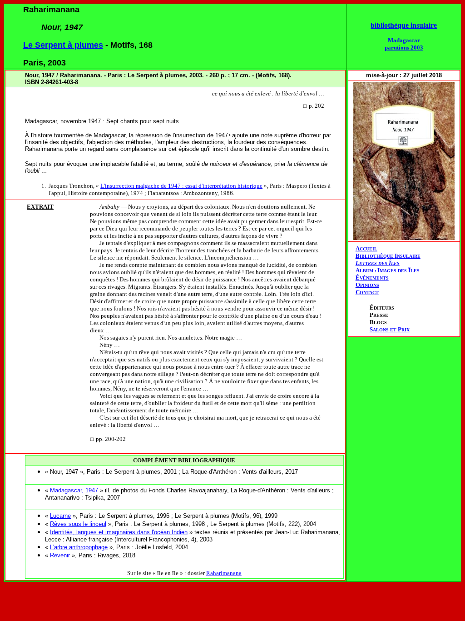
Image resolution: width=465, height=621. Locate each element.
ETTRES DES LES (379, 263)
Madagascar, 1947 (74, 490)
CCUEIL (368, 248)
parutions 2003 (404, 47)
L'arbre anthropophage (79, 547)
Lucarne (60, 515)
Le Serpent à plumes (63, 45)
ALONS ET (390, 329)
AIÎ (388, 270)
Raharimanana (224, 573)
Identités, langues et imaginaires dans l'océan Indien (119, 532)
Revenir (60, 555)
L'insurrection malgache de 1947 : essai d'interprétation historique (181, 185)
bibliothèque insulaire (404, 25)
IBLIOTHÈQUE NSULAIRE (390, 256)
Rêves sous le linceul (78, 524)
